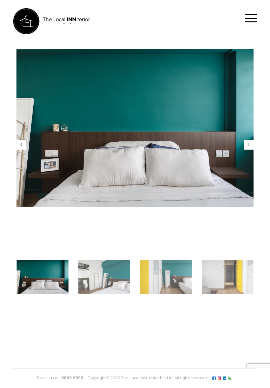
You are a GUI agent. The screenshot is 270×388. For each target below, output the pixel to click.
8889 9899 (72, 378)
